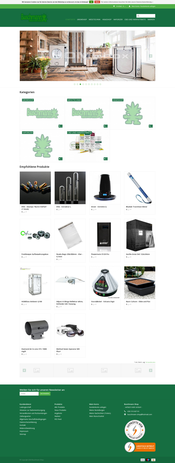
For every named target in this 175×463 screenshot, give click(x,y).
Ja (91, 2)
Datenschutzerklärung (28, 422)
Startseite (70, 19)
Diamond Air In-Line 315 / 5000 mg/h (34, 350)
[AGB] (139, 430)
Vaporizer (117, 19)
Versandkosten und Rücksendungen (33, 413)
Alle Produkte (60, 407)
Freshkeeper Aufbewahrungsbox (35, 254)
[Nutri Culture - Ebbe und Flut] (139, 282)
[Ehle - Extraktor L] (70, 187)
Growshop (82, 19)
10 (100, 84)
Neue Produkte (60, 410)
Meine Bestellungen (97, 410)
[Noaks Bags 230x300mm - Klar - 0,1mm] (70, 235)
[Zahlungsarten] (142, 460)
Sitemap (23, 434)
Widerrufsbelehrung (27, 428)
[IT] (139, 447)
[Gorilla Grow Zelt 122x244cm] (139, 235)
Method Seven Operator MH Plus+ (68, 350)
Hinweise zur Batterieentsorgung (32, 410)
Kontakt (23, 425)
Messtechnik (94, 19)
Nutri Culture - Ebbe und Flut (138, 301)
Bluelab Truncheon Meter (136, 207)
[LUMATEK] (70, 370)
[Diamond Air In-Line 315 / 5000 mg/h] (35, 330)
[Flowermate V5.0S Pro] (105, 235)
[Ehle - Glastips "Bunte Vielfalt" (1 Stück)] (35, 187)
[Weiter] (150, 56)
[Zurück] (24, 56)
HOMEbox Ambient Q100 (32, 301)
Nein (97, 2)
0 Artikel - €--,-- (121, 6)
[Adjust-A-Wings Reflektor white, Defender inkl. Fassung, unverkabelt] (70, 282)
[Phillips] (104, 370)
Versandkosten (150, 362)
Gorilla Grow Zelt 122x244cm (138, 254)
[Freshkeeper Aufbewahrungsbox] (35, 235)
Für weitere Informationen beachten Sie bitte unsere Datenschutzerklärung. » (127, 2)
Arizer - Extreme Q (99, 207)
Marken (151, 19)
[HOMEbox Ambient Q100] (35, 282)
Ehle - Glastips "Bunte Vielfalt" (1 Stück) (34, 208)
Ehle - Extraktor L (63, 207)
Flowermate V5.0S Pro (100, 254)
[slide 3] (87, 56)
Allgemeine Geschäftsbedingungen (33, 419)
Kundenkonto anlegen (97, 407)
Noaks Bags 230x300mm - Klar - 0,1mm (69, 255)
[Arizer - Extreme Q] (105, 187)
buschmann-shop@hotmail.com (140, 414)
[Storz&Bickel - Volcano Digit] (105, 282)
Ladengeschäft (25, 407)
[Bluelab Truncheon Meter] (139, 187)
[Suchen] (137, 16)
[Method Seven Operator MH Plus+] (70, 330)
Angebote (58, 413)
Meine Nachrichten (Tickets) (100, 413)
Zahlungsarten (25, 416)
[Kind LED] (36, 370)
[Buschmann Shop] (34, 17)
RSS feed (58, 419)
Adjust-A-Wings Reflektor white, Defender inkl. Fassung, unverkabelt (69, 302)
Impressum (24, 431)
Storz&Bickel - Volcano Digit (103, 301)
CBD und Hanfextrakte (135, 19)
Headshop (106, 19)
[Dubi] (138, 370)
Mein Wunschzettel (96, 416)
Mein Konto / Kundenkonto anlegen (143, 6)
